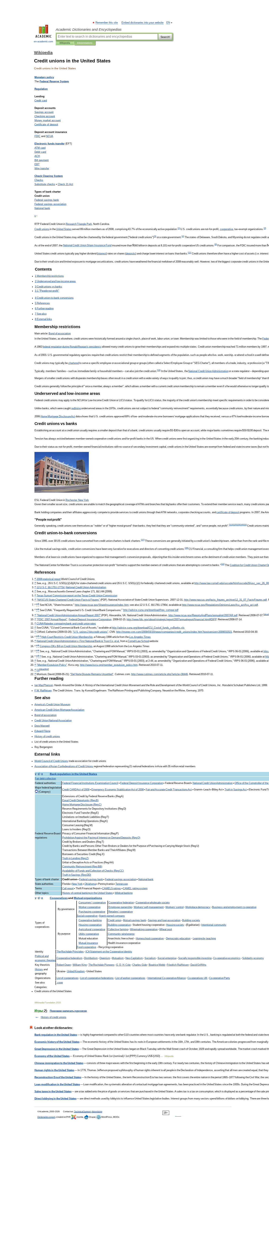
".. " (90, 632)
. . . (123, 965)
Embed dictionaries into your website (142, 22)
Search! (165, 36)
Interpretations (84, 43)
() (80, 800)
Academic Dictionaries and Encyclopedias (89, 30)
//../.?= (159, 674)
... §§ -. (51, 587)
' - (149, 907)
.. (43, 690)
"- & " (68, 599)
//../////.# (171, 619)
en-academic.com (43, 41)
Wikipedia (64, 43)
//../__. (109, 665)
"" (69, 615)
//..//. (102, 605)
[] (38, 670)
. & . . (78, 641)
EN (168, 22)
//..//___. (148, 627)
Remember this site (107, 22)
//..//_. (150, 610)
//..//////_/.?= (174, 632)
